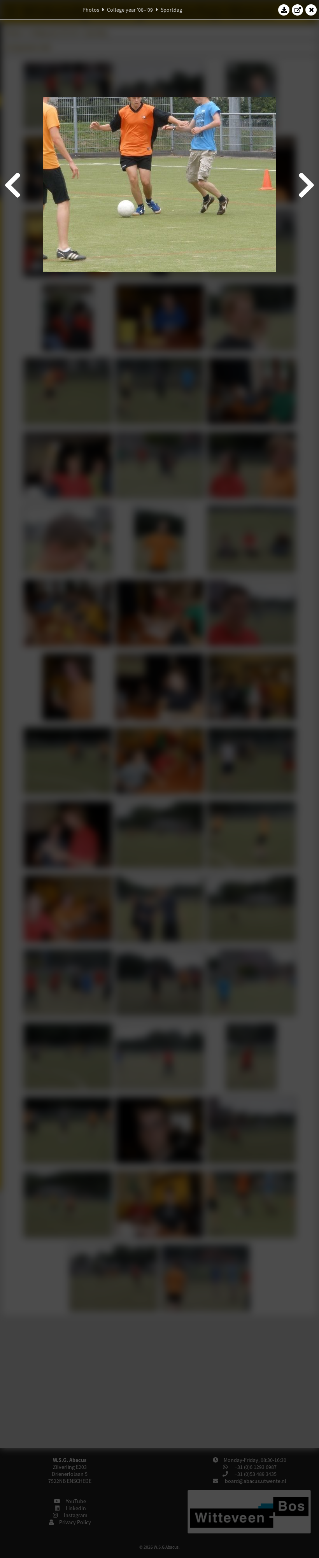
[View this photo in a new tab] (297, 10)
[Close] (311, 10)
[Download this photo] (284, 10)
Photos (90, 9)
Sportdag (171, 9)
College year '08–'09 (130, 9)
